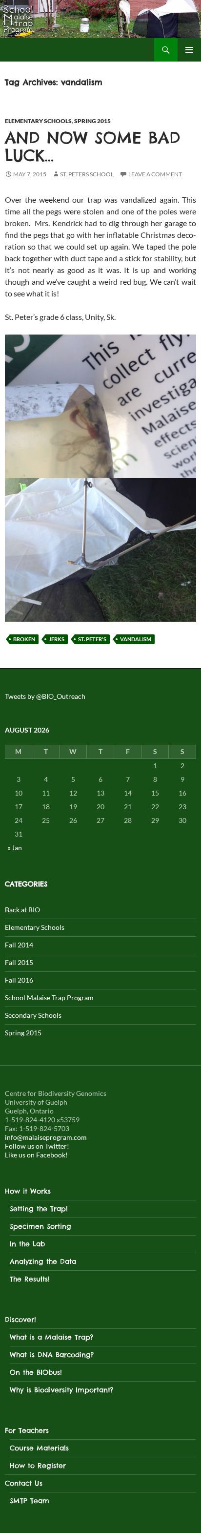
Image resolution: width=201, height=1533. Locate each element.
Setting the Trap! (39, 1208)
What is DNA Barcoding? (52, 1354)
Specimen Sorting (40, 1226)
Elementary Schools (38, 121)
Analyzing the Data (43, 1261)
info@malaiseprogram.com (46, 1137)
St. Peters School (87, 174)
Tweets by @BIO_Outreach (45, 696)
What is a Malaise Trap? (51, 1337)
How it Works (28, 1191)
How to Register (38, 1465)
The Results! (30, 1279)
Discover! (20, 1319)
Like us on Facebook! (36, 1155)
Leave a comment (155, 174)
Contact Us (23, 1483)
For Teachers (27, 1430)
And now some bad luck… (93, 146)
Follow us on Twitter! (37, 1146)
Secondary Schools (33, 1015)
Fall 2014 (19, 945)
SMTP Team (29, 1500)
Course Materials (39, 1448)
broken (24, 639)
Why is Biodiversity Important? (61, 1390)
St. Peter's (92, 639)
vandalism (135, 639)
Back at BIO (22, 909)
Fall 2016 (19, 980)
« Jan (14, 847)
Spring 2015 (92, 121)
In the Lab (27, 1243)
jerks (56, 639)
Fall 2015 (19, 962)
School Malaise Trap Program (49, 997)
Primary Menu (189, 50)
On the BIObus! (36, 1372)
